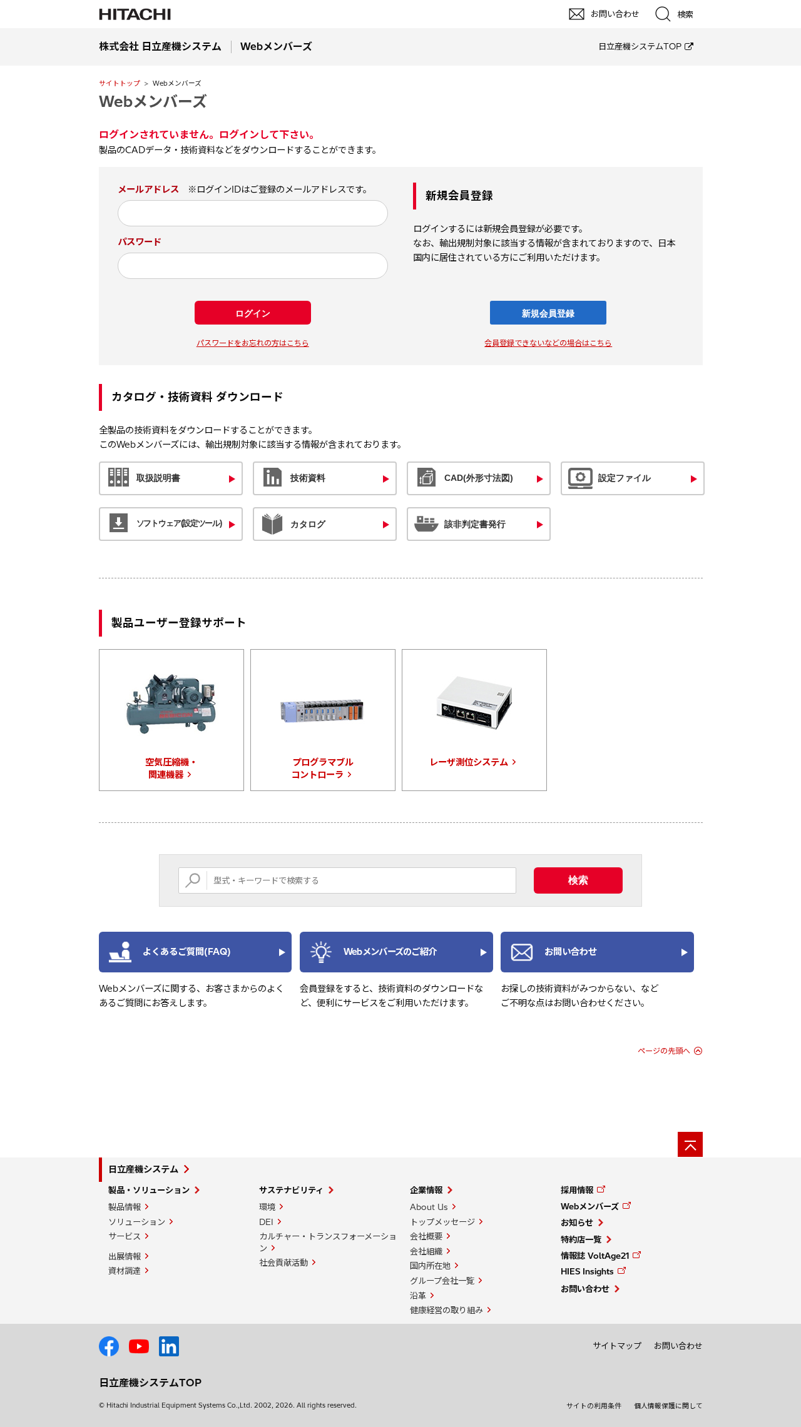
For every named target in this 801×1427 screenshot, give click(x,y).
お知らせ (577, 1223)
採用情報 (577, 1190)
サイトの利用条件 (593, 1405)
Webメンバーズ (590, 1206)
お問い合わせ (585, 1289)
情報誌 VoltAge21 (595, 1256)
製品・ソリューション (149, 1190)
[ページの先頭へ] (690, 1144)
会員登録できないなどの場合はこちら (548, 343)
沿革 (418, 1296)
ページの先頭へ (664, 1051)
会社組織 (426, 1251)
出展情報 (124, 1256)
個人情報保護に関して (668, 1405)
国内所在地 (430, 1266)
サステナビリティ (291, 1190)
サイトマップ (617, 1346)
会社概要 (426, 1236)
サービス (124, 1236)
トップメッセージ (442, 1222)
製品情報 (124, 1207)
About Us (429, 1207)
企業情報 (426, 1190)
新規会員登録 (548, 313)
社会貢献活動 (283, 1263)
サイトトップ (119, 83)
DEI (266, 1222)
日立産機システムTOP (639, 46)
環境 (267, 1207)
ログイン (252, 313)
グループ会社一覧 (442, 1281)
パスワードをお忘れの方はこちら (252, 343)
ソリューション (136, 1222)
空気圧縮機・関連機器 (171, 768)
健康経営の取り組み (446, 1310)
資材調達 (124, 1271)
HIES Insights (587, 1271)
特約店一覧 (581, 1239)
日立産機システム (143, 1169)
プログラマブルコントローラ (322, 768)
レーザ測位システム (468, 762)
